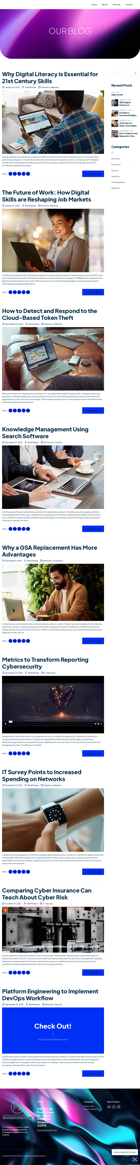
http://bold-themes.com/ (53, 1039)
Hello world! (117, 94)
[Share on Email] (28, 174)
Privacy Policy (89, 1106)
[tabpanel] (53, 592)
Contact (129, 4)
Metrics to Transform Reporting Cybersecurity (45, 663)
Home (94, 4)
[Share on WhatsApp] (24, 174)
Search (135, 73)
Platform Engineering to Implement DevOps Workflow (50, 994)
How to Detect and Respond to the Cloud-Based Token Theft (49, 314)
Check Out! (53, 1026)
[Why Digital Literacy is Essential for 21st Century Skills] (53, 122)
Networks (47, 560)
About (105, 4)
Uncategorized (118, 182)
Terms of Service (90, 1109)
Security (45, 205)
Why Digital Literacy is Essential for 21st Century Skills (50, 77)
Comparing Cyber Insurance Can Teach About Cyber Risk (46, 894)
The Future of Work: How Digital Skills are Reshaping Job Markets (46, 196)
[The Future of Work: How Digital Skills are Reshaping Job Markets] (53, 240)
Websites (55, 87)
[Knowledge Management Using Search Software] (53, 477)
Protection (49, 442)
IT (45, 673)
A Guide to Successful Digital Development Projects (128, 117)
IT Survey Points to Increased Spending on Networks (41, 775)
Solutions (45, 87)
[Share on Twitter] (15, 174)
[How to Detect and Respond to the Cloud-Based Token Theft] (53, 359)
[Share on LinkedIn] (19, 174)
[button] (8, 593)
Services (116, 4)
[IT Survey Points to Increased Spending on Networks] (53, 820)
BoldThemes (30, 87)
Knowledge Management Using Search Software (45, 432)
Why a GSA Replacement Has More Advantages (49, 551)
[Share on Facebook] (10, 174)
